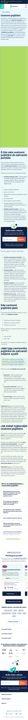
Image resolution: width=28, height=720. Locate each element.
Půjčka (19, 613)
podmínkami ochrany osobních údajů (14, 245)
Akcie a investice (8, 610)
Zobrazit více (10, 593)
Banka (15, 610)
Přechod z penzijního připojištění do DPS (11, 570)
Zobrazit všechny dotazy (13, 539)
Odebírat (21, 239)
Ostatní (14, 616)
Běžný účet (21, 610)
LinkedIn (20, 713)
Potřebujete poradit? (14, 555)
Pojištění (14, 613)
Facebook (10, 713)
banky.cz (9, 406)
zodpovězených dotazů (14, 552)
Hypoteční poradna (6, 613)
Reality (24, 613)
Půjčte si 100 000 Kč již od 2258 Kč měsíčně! (13, 2)
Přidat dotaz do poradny (14, 601)
